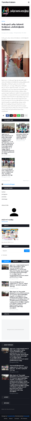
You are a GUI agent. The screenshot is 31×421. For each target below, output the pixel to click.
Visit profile (5, 221)
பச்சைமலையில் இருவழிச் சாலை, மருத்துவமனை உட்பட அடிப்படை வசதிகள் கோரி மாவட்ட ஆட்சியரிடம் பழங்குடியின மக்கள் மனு (8, 172)
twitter (3, 192)
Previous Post (6, 180)
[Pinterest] (15, 115)
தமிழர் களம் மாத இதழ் (7, 219)
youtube (4, 197)
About (11, 418)
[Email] (22, 115)
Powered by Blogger (9, 184)
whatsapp (4, 199)
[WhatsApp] (18, 115)
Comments (24, 261)
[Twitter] (11, 115)
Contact (16, 418)
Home (3, 21)
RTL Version (24, 418)
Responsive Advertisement (15, 329)
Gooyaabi (26, 416)
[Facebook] (7, 115)
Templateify (11, 416)
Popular (6, 261)
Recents (15, 261)
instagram (4, 194)
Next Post (26, 180)
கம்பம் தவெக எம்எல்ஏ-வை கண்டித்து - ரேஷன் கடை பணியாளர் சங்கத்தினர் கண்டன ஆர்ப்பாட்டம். (22, 136)
